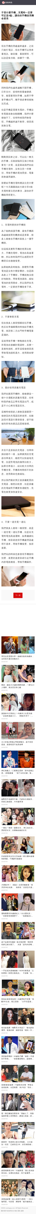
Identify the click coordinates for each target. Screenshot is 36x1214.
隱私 (19, 1211)
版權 (22, 1211)
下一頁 (17, 595)
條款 (15, 1211)
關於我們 (4, 1211)
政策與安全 (10, 1211)
